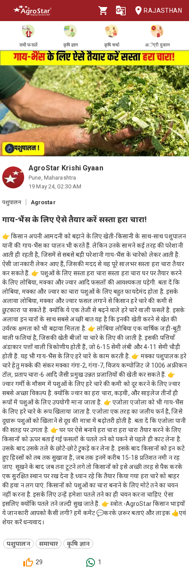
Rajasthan (163, 10)
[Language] (121, 10)
